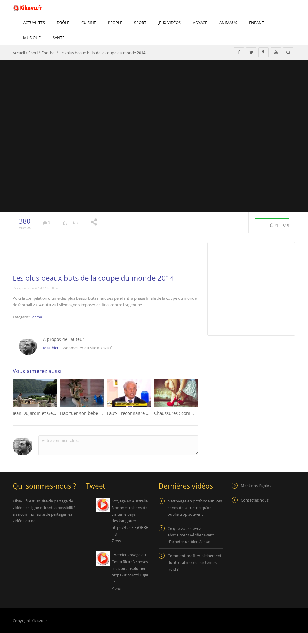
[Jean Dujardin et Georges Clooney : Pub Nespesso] (35, 393)
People (115, 22)
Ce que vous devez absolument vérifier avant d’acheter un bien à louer (191, 535)
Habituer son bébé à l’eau (86, 413)
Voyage (200, 22)
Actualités (34, 22)
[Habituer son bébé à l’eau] (82, 393)
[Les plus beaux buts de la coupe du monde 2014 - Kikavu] (28, 7)
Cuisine (88, 22)
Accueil (19, 52)
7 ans (116, 540)
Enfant (256, 22)
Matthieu (51, 347)
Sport (140, 22)
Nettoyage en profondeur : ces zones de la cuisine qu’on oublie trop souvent (195, 507)
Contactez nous (255, 500)
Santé (58, 37)
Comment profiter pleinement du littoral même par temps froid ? (195, 562)
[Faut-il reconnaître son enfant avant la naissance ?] (129, 393)
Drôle (63, 22)
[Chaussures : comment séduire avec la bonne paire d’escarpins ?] (176, 393)
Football (49, 52)
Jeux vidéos (169, 22)
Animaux (228, 22)
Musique (32, 37)
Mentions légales (256, 485)
